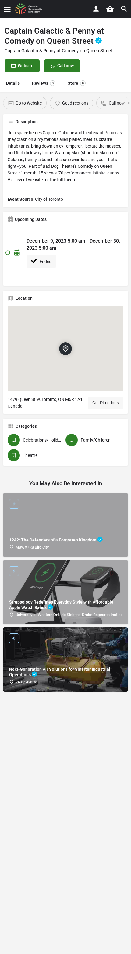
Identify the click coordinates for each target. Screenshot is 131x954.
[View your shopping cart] (110, 9)
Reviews (43, 83)
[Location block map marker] (65, 348)
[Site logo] (31, 9)
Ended (45, 261)
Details (13, 83)
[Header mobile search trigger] (124, 9)
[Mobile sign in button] (96, 9)
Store (76, 83)
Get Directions (105, 402)
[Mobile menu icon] (7, 9)
